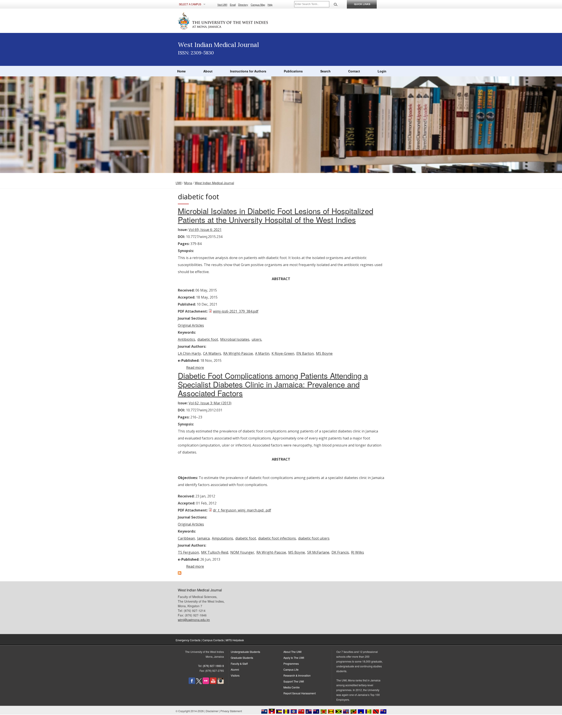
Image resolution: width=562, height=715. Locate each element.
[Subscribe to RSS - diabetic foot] (179, 573)
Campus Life (291, 669)
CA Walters (212, 353)
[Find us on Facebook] (192, 683)
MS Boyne (324, 353)
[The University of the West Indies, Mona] (235, 20)
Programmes (291, 663)
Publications (293, 71)
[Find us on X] (199, 683)
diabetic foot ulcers (314, 538)
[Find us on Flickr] (206, 683)
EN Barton (305, 353)
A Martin (262, 353)
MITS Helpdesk (235, 640)
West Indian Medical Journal (214, 183)
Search (325, 71)
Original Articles (191, 325)
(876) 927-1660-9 (213, 666)
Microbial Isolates (234, 339)
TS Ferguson (188, 552)
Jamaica (203, 538)
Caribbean (186, 538)
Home (181, 71)
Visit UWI (222, 4)
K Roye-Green (283, 353)
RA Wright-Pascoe (238, 353)
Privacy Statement (231, 711)
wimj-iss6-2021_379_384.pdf (235, 311)
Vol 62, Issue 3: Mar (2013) (210, 403)
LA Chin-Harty (189, 353)
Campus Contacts (213, 640)
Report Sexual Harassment (299, 693)
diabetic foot (207, 339)
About (208, 71)
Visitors (235, 675)
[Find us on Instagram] (220, 683)
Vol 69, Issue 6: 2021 (205, 229)
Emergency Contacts (188, 640)
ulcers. (257, 339)
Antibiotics (186, 339)
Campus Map (258, 4)
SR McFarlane (318, 552)
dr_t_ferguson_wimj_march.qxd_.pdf (242, 510)
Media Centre (291, 687)
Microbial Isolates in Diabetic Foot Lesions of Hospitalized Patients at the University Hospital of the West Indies (275, 215)
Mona (188, 183)
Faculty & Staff (239, 663)
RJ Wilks (357, 552)
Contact (354, 71)
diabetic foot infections (277, 538)
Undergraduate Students (245, 652)
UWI (179, 183)
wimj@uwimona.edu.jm (194, 620)
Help (270, 4)
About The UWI (292, 652)
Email (233, 4)
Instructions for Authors (248, 71)
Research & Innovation (297, 675)
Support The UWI (293, 681)
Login (382, 71)
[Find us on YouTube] (213, 683)
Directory (243, 4)
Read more (195, 367)
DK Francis (340, 552)
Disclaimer (212, 711)
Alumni (235, 669)
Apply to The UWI (293, 657)
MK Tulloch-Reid (214, 552)
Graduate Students (242, 657)
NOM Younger (242, 552)
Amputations (222, 538)
